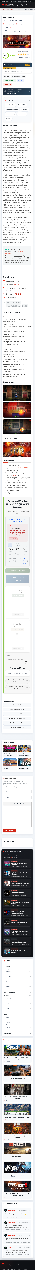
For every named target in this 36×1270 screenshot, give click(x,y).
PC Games (12, 9)
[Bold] (4, 803)
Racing (18, 974)
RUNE (18, 1008)
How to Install (22, 114)
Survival (18, 986)
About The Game (10, 104)
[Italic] (7, 803)
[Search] (22, 5)
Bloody (16, 285)
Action (14, 31)
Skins (18, 1017)
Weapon (18, 1030)
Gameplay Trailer (10, 114)
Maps (18, 1020)
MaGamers (4, 9)
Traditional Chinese (13, 302)
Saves (18, 1025)
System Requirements (12, 109)
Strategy (32, 31)
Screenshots (24, 109)
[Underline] (10, 803)
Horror (18, 984)
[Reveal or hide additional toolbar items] (23, 803)
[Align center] (17, 803)
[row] (17, 602)
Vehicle (18, 1027)
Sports (18, 989)
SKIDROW (18, 998)
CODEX (18, 1001)
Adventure (18, 976)
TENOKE (18, 294)
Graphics (18, 1022)
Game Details (22, 104)
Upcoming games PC (17, 992)
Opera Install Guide (24, 562)
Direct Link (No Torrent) (18, 578)
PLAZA (18, 1003)
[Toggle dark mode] (27, 5)
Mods (17, 1014)
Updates (20, 31)
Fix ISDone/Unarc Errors (17, 723)
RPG (26, 31)
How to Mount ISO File (17, 709)
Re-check (13, 539)
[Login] (17, 5)
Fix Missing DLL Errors (17, 727)
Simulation (18, 971)
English (24, 306)
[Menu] (31, 5)
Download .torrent (18, 571)
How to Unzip (17, 705)
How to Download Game (17, 714)
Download (8, 118)
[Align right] (20, 803)
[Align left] (14, 803)
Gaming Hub (17, 1033)
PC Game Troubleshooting (17, 718)
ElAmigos (18, 1011)
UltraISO (15, 475)
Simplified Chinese (13, 306)
